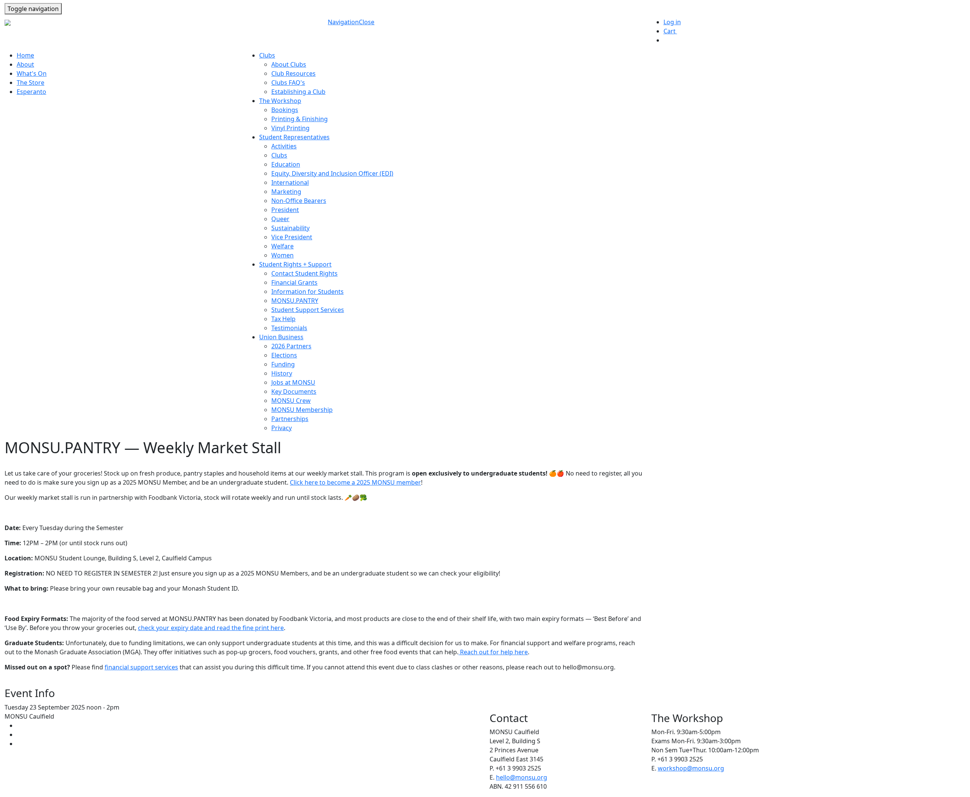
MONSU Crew (291, 400)
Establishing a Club (298, 91)
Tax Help (283, 319)
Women (282, 255)
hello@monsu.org (521, 777)
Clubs (279, 155)
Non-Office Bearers (298, 201)
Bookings (284, 110)
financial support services (141, 667)
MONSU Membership (302, 410)
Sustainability (290, 228)
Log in (672, 22)
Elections (284, 355)
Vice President (291, 237)
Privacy (281, 428)
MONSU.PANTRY (294, 300)
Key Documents (293, 391)
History (281, 373)
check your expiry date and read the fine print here (211, 628)
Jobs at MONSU (293, 382)
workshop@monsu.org (691, 768)
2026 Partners (291, 346)
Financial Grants (294, 282)
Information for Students (307, 291)
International (290, 182)
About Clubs (288, 64)
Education (285, 164)
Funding (283, 364)
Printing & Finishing (299, 119)
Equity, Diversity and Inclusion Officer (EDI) (332, 173)
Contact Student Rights (304, 273)
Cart (673, 31)
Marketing (286, 191)
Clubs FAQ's (288, 82)
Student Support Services (307, 310)
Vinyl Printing (290, 128)
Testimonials (289, 328)
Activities (284, 146)
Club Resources (293, 73)
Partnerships (289, 419)
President (285, 210)
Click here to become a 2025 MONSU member (355, 482)
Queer (280, 219)
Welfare (282, 246)
